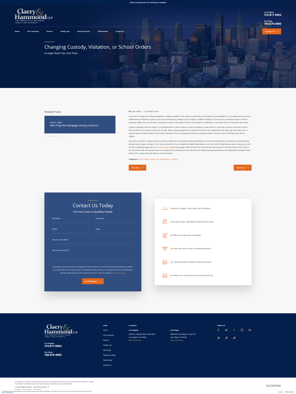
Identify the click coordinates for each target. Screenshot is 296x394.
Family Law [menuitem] (64, 31)
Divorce (106, 340)
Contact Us (107, 365)
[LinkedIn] (250, 330)
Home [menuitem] (17, 31)
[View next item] (64, 136)
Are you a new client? (60, 240)
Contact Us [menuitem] (119, 31)
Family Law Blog (109, 355)
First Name (56, 218)
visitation (167, 147)
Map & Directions (135, 340)
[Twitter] (234, 330)
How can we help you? (60, 250)
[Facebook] (218, 330)
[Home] (33, 15)
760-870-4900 (272, 23)
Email (98, 229)
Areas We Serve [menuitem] (83, 31)
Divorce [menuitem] (50, 31)
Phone (54, 229)
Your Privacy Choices (40, 387)
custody (158, 147)
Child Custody (143, 159)
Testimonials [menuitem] (103, 31)
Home (105, 330)
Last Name (100, 218)
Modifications (165, 159)
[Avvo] (218, 338)
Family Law (154, 159)
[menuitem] (17, 389)
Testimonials (107, 360)
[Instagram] (242, 330)
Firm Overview (108, 335)
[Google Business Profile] (226, 330)
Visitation (174, 159)
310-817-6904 (272, 15)
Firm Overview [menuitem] (33, 31)
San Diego (107, 350)
